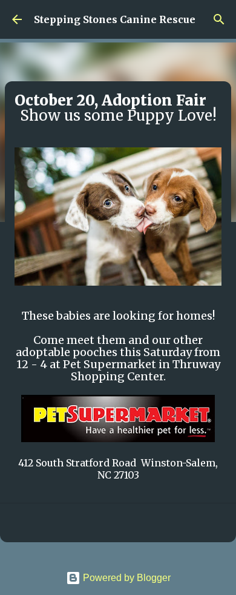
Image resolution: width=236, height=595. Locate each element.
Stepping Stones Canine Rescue (114, 19)
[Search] (219, 19)
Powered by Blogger (125, 578)
